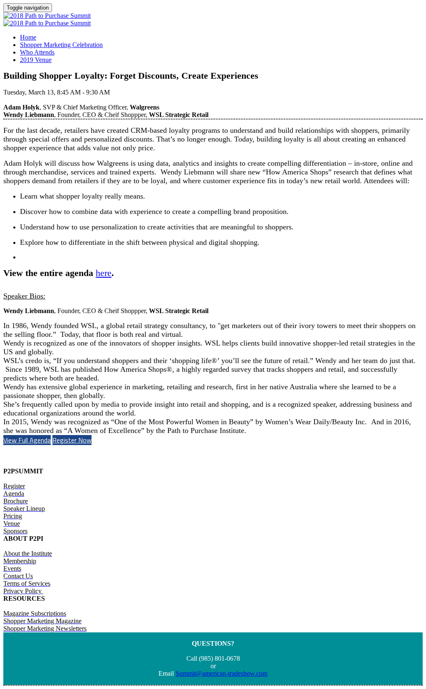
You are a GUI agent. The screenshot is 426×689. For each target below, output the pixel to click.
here (103, 273)
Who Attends (37, 52)
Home (28, 37)
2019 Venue (36, 59)
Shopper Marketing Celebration (61, 44)
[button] (27, 440)
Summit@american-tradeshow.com (221, 673)
